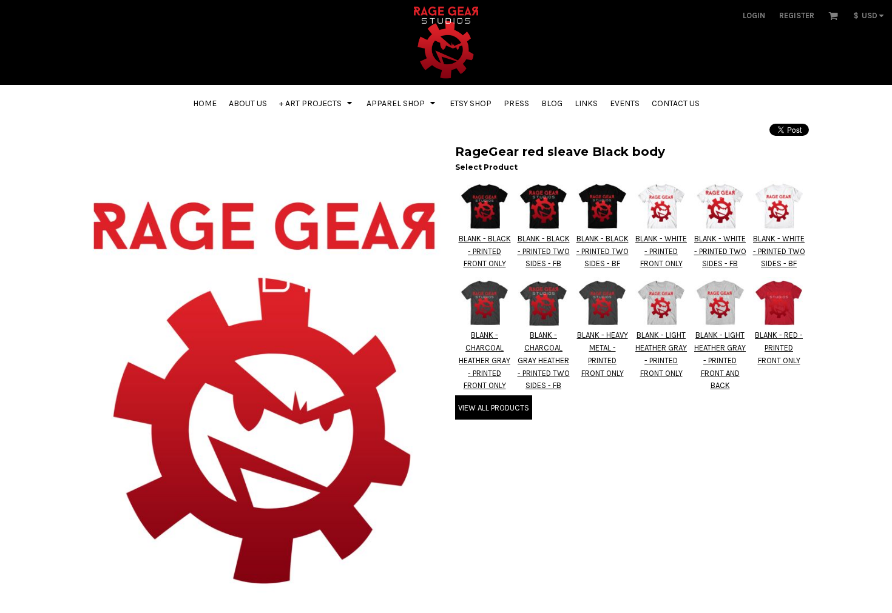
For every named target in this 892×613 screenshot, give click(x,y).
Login (754, 15)
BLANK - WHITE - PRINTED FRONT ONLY (661, 251)
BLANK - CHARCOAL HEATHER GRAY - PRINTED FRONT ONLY (484, 360)
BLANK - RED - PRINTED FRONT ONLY (779, 347)
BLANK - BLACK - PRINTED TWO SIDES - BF (602, 251)
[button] (833, 16)
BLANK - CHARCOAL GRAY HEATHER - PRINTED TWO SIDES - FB (544, 360)
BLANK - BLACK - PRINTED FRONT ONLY (485, 251)
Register (796, 15)
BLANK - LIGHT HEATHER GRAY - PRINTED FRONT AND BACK (720, 360)
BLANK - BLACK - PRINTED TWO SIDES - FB (544, 251)
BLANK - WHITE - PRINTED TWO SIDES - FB (720, 251)
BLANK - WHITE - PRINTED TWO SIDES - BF (779, 251)
